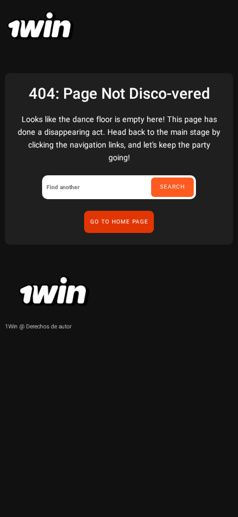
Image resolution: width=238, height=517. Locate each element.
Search (172, 187)
